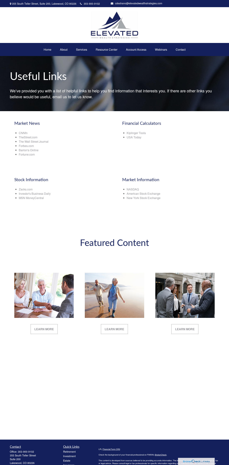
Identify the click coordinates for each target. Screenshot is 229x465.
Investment (69, 456)
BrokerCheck (161, 454)
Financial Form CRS (111, 449)
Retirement (69, 451)
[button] (47, 49)
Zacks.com (26, 189)
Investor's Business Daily (35, 194)
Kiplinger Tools (136, 133)
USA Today (134, 137)
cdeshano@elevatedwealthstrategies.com (138, 3)
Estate (66, 460)
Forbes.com (26, 146)
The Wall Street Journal (33, 141)
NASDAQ (133, 189)
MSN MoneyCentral (31, 198)
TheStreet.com (28, 137)
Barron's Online (28, 150)
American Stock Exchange (143, 194)
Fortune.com (27, 154)
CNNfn (23, 133)
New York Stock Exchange (143, 198)
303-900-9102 (92, 3)
